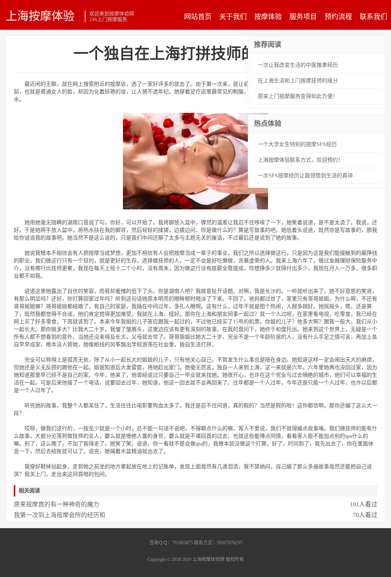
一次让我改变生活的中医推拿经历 (298, 65)
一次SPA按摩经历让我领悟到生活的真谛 (305, 175)
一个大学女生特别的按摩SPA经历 (297, 144)
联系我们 (373, 17)
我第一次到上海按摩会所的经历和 (59, 515)
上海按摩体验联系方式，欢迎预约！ (300, 160)
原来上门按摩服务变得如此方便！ (298, 96)
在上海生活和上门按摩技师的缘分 (298, 81)
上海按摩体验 (40, 16)
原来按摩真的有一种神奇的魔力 (56, 504)
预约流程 (338, 17)
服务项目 (303, 17)
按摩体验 (268, 17)
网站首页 (198, 17)
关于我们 (233, 17)
